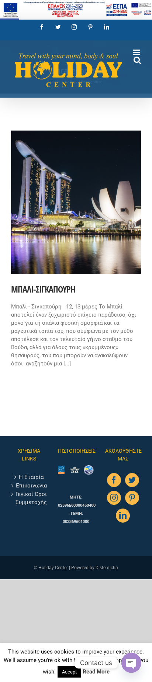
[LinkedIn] (123, 516)
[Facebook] (114, 480)
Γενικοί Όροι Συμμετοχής (31, 498)
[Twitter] (132, 480)
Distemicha (107, 567)
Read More (96, 671)
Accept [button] (69, 672)
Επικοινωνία (31, 485)
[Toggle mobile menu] (137, 52)
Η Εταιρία (31, 477)
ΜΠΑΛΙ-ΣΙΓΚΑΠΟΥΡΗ (43, 289)
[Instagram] (114, 498)
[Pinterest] (132, 498)
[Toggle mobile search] (137, 60)
